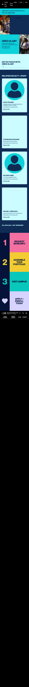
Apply (15, 2)
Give (21, 2)
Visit (26, 2)
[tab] (23, 313)
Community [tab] (24, 317)
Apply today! (11, 12)
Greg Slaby (11, 4)
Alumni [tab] (19, 317)
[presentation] (14, 95)
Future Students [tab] (5, 317)
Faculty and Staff (6, 4)
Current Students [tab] (13, 317)
